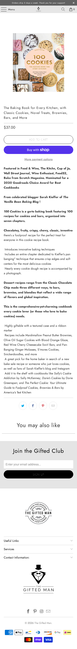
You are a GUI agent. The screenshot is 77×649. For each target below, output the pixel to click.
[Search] (63, 9)
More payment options (38, 159)
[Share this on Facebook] (33, 406)
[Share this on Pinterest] (43, 406)
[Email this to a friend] (53, 406)
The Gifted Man (42, 623)
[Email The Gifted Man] (48, 611)
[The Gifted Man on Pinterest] (35, 611)
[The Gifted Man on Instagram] (41, 611)
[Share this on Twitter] (23, 406)
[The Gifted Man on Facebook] (28, 611)
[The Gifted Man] (38, 9)
